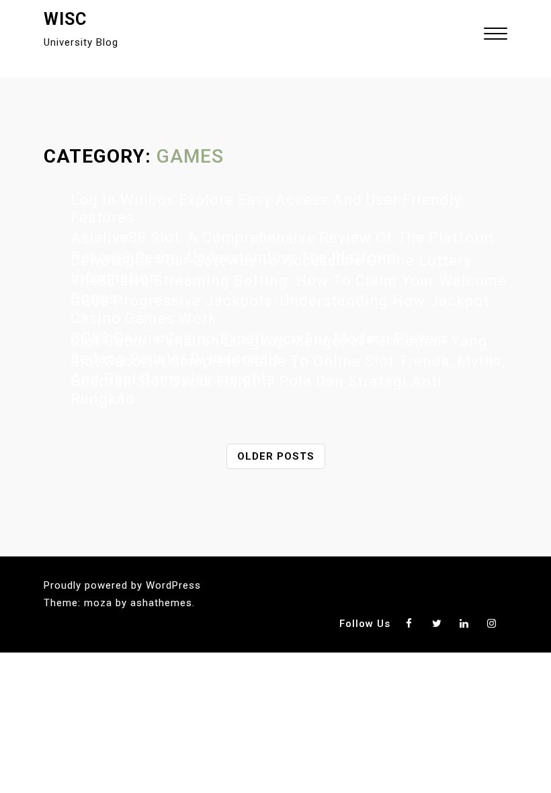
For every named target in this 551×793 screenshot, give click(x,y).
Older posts (275, 456)
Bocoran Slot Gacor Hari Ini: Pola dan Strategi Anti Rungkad (256, 390)
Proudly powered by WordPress (122, 585)
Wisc (65, 19)
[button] (495, 35)
